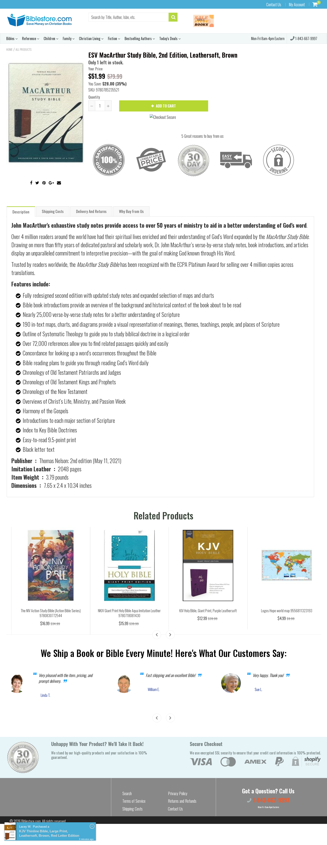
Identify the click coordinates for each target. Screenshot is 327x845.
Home (9, 49)
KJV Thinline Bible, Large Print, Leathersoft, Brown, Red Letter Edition (49, 833)
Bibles (10, 38)
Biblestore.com (31, 821)
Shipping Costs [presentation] (53, 211)
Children (50, 38)
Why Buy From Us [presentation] (131, 211)
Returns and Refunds (182, 801)
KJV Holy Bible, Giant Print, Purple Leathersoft (203, 610)
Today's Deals (168, 38)
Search (127, 793)
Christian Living (90, 38)
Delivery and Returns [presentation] (91, 211)
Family (67, 38)
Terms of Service (133, 801)
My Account (297, 4)
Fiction (113, 38)
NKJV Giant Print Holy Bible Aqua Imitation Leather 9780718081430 (124, 613)
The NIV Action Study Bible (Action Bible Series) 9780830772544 (46, 613)
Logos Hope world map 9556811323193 (281, 610)
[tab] (21, 211)
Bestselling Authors (139, 38)
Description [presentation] (20, 212)
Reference (29, 38)
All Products (23, 49)
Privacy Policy (177, 793)
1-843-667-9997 (306, 38)
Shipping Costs (132, 809)
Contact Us (273, 4)
